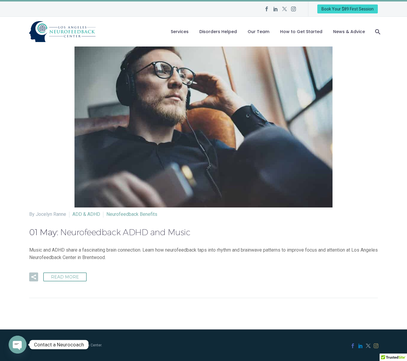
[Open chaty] (18, 345)
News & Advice (349, 32)
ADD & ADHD (86, 214)
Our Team (258, 32)
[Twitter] (284, 9)
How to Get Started (301, 32)
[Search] (377, 31)
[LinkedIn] (275, 9)
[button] (33, 276)
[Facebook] (266, 9)
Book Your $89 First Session (347, 9)
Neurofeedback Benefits (131, 214)
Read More (65, 277)
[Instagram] (293, 9)
